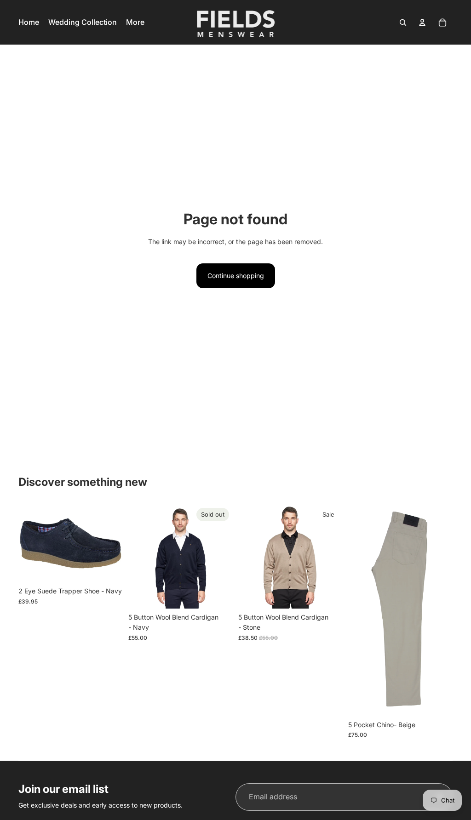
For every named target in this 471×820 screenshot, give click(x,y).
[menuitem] (135, 22)
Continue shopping (235, 275)
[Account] (422, 22)
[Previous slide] (138, 557)
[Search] (403, 22)
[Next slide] (223, 557)
